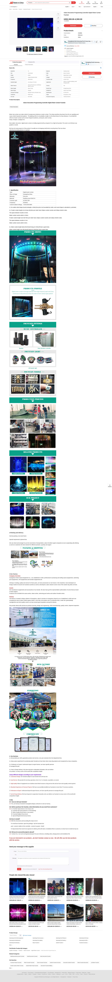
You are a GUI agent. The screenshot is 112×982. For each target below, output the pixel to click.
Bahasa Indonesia (92, 974)
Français (39, 974)
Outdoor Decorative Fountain (37, 9)
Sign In (65, 56)
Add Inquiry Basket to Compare (35, 54)
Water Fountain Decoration (82, 962)
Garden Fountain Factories (55, 962)
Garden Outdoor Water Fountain (16, 965)
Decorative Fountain (26, 9)
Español (29, 974)
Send (19, 869)
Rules (102, 6)
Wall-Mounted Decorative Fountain (17, 956)
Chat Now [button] (94, 25)
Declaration (69, 976)
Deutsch (53, 974)
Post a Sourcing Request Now (45, 869)
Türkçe (81, 974)
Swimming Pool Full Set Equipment (16, 938)
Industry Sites (64, 972)
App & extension (87, 6)
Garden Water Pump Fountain (32, 965)
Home (10, 9)
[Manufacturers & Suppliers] (16, 2)
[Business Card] (100, 67)
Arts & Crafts (15, 9)
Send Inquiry (73, 25)
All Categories (14, 6)
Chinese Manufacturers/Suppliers (40, 972)
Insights (88, 972)
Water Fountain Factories (29, 962)
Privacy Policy (75, 976)
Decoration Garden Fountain (69, 962)
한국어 (66, 974)
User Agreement (63, 976)
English (25, 974)
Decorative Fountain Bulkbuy (46, 965)
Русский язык (44, 974)
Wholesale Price (58, 972)
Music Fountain (36, 942)
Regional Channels (71, 972)
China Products (30, 972)
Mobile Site (84, 972)
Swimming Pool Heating (61, 940)
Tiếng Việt (85, 974)
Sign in (101, 3)
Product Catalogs (27, 935)
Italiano (49, 974)
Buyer (73, 6)
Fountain (20, 9)
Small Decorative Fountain (32, 956)
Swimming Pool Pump (83, 938)
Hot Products (24, 972)
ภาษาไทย (77, 974)
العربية (63, 974)
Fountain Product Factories (15, 962)
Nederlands (58, 974)
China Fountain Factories (42, 962)
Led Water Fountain (95, 962)
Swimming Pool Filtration (61, 938)
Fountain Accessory (83, 942)
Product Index (78, 972)
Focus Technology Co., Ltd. (47, 976)
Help (79, 6)
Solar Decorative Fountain (45, 956)
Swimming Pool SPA (83, 940)
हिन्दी (73, 974)
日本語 (70, 974)
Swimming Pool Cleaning (14, 942)
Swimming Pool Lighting (37, 940)
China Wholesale (51, 972)
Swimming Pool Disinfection (14, 940)
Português (34, 974)
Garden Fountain (59, 942)
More (10, 968)
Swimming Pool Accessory (38, 938)
